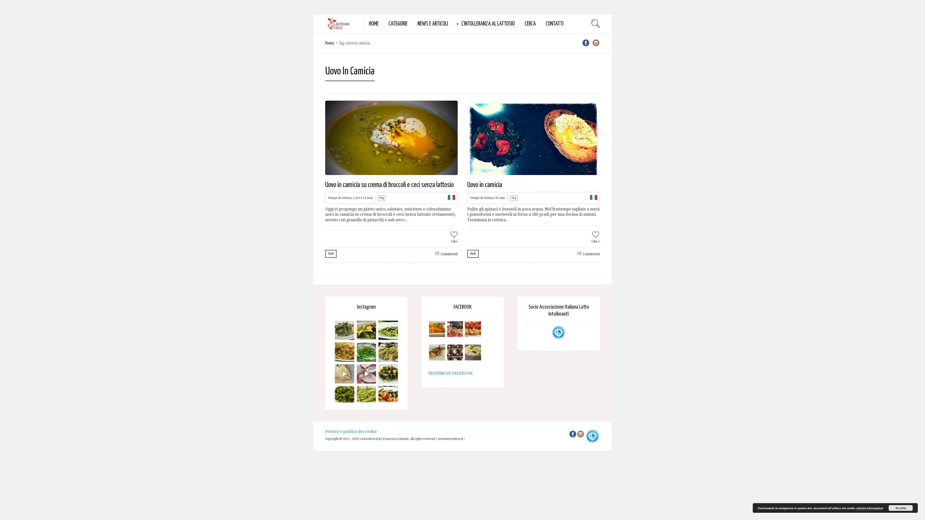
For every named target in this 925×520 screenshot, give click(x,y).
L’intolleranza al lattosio (488, 24)
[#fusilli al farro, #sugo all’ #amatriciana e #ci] (388, 395)
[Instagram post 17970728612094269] (366, 374)
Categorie (398, 24)
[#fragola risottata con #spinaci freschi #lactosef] (388, 330)
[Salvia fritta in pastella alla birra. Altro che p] (388, 352)
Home (374, 24)
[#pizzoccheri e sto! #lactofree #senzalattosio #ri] (344, 330)
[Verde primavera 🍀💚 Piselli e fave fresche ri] (344, 395)
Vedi (331, 253)
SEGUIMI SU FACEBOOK (451, 373)
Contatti (554, 24)
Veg (381, 198)
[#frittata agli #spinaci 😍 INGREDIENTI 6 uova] (366, 330)
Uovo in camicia (484, 184)
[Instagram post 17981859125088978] (344, 374)
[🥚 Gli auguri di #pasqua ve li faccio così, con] (388, 374)
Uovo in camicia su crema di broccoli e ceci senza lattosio (389, 184)
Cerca (530, 24)
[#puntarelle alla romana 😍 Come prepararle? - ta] (366, 395)
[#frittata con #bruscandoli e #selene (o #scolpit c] (344, 352)
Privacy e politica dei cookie (351, 431)
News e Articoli (432, 24)
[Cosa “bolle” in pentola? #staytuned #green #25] (366, 352)
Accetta (900, 508)
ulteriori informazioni (869, 508)
